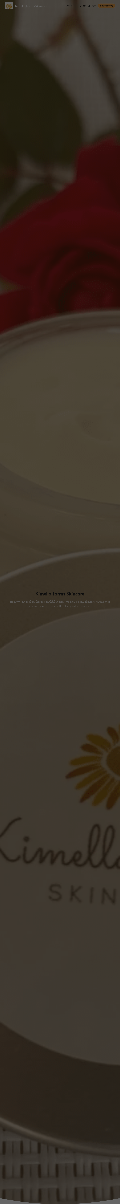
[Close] (88, 575)
